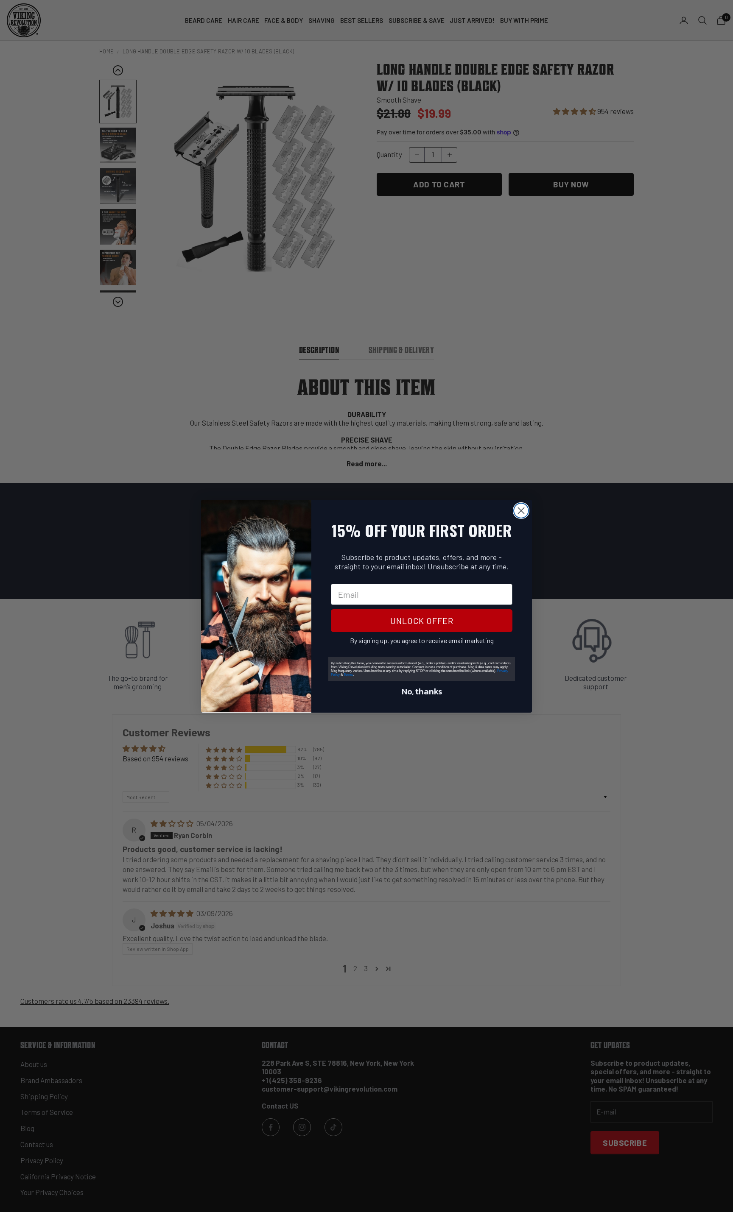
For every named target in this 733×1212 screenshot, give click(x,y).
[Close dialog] (521, 510)
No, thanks (422, 691)
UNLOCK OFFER (421, 621)
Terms (348, 675)
